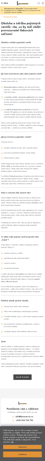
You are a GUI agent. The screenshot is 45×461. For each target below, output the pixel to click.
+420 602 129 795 (24, 420)
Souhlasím (23, 454)
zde (12, 442)
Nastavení (23, 447)
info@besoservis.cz (24, 416)
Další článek (22, 377)
